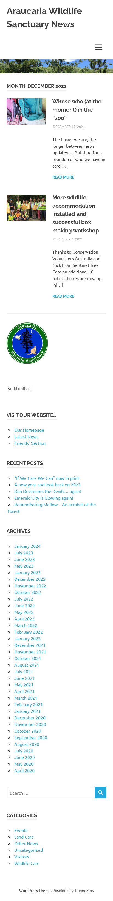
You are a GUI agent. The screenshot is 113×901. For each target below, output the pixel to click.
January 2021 (27, 711)
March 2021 (25, 697)
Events (20, 830)
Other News (26, 843)
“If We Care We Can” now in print (46, 478)
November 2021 (30, 651)
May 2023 (23, 565)
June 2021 (24, 678)
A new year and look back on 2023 (47, 484)
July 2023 (23, 552)
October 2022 (27, 592)
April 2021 (24, 691)
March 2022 (25, 625)
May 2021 (23, 684)
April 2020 (24, 770)
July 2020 (23, 750)
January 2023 (27, 572)
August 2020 (26, 744)
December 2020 (30, 717)
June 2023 (24, 559)
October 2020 (27, 730)
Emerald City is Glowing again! (43, 497)
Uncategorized (28, 850)
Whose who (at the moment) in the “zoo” (76, 109)
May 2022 (23, 612)
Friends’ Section (30, 443)
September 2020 (30, 737)
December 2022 (30, 579)
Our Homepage (29, 429)
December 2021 (30, 645)
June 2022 (24, 605)
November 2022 (30, 585)
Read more (63, 177)
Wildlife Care (26, 863)
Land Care (24, 836)
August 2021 (26, 664)
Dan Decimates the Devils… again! (47, 491)
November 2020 (30, 724)
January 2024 (27, 546)
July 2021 (23, 671)
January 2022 (27, 638)
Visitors (21, 856)
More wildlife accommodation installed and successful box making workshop (75, 214)
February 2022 (28, 631)
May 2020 (23, 763)
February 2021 (28, 704)
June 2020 (24, 757)
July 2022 (23, 598)
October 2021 (27, 658)
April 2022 (24, 618)
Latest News (26, 436)
